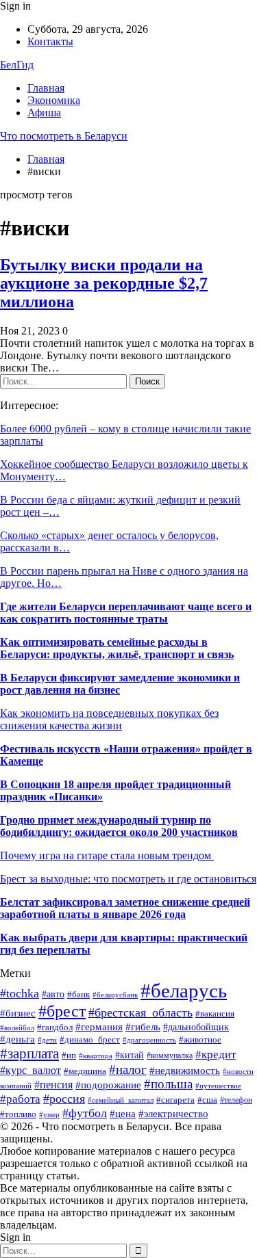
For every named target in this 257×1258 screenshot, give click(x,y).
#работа (20, 1098)
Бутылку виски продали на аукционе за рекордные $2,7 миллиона (104, 283)
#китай (129, 1055)
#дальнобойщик (196, 1027)
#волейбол (17, 1027)
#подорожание (108, 1084)
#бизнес (18, 1013)
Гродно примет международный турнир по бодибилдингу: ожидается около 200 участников (119, 826)
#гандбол (55, 1027)
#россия (64, 1098)
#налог (128, 1069)
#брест (62, 1011)
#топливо (18, 1114)
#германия (99, 1026)
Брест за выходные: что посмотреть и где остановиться (128, 878)
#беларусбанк (115, 995)
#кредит (215, 1054)
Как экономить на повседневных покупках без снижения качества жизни (109, 719)
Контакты (50, 41)
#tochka (19, 993)
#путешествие (218, 1086)
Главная (45, 88)
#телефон (236, 1100)
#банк (78, 994)
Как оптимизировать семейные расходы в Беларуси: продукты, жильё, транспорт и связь (117, 648)
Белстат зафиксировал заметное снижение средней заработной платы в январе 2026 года (125, 908)
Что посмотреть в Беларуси (63, 136)
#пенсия (53, 1084)
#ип (69, 1055)
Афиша (44, 112)
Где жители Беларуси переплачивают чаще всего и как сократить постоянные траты (126, 613)
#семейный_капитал (121, 1100)
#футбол (84, 1113)
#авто (53, 994)
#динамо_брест (90, 1039)
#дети (47, 1040)
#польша (168, 1084)
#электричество (173, 1113)
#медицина (85, 1071)
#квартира (95, 1056)
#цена (123, 1113)
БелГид (17, 64)
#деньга (17, 1039)
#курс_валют (30, 1070)
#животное (200, 1040)
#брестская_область (140, 1012)
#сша (207, 1100)
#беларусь (183, 990)
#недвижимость (184, 1070)
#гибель (142, 1026)
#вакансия (214, 1014)
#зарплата (29, 1053)
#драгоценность (149, 1040)
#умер (49, 1114)
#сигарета (175, 1100)
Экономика (53, 100)
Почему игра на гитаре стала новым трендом (107, 855)
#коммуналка (170, 1055)
